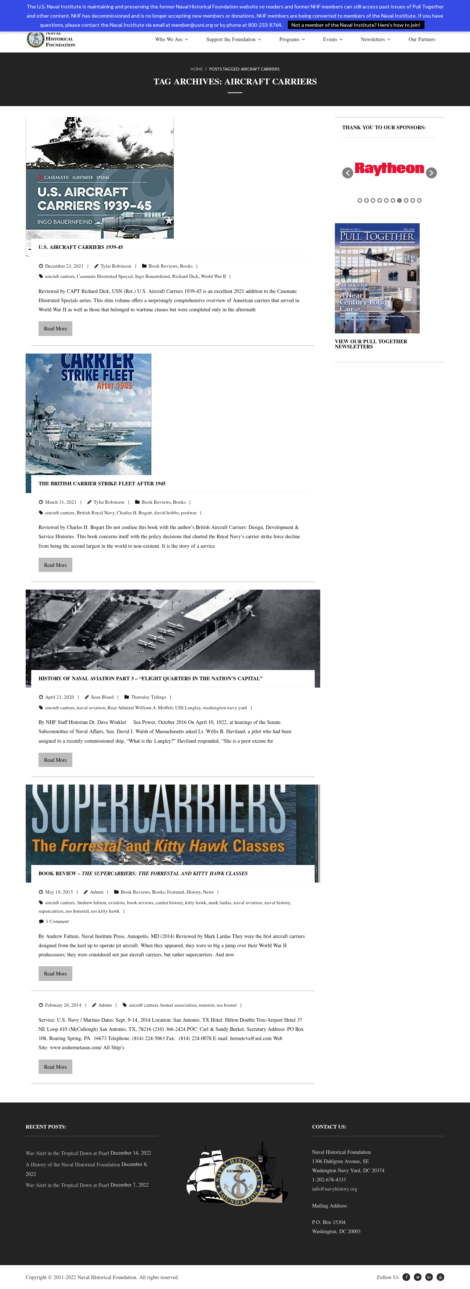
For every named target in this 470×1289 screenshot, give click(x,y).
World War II (213, 276)
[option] (389, 169)
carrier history (169, 902)
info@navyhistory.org (334, 1188)
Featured (175, 891)
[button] (347, 172)
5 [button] (386, 200)
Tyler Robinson (116, 265)
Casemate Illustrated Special (105, 276)
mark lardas (220, 902)
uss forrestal (77, 911)
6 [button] (393, 200)
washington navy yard (225, 707)
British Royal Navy (96, 512)
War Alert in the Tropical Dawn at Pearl (67, 1152)
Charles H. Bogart (134, 512)
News (208, 891)
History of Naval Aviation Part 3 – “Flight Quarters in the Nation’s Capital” (151, 678)
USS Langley (188, 707)
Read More (55, 328)
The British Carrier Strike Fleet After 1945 (102, 483)
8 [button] (406, 200)
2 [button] (366, 200)
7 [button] (399, 200)
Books (186, 265)
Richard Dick (185, 276)
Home (197, 68)
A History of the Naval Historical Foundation (73, 1164)
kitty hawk (195, 902)
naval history (277, 902)
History (194, 891)
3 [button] (373, 200)
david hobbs (166, 512)
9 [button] (413, 200)
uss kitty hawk (105, 911)
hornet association (178, 1005)
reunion (206, 1005)
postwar (188, 512)
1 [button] (360, 200)
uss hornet (227, 1005)
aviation (116, 902)
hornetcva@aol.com (251, 1038)
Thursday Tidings (148, 697)
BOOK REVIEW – (143, 873)
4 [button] (379, 200)
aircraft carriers (60, 276)
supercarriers (51, 911)
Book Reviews (163, 265)
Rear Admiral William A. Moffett (140, 707)
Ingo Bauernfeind (152, 276)
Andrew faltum (91, 902)
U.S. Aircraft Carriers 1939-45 (81, 247)
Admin (97, 891)
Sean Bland (102, 697)
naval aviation (91, 707)
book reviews (140, 902)
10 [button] (419, 200)
